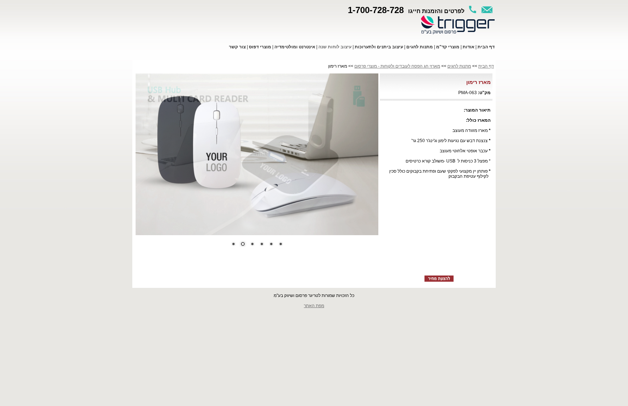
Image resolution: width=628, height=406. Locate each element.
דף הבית (486, 66)
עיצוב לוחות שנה (334, 46)
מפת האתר (314, 305)
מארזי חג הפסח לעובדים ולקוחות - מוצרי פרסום (397, 66)
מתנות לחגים (459, 66)
